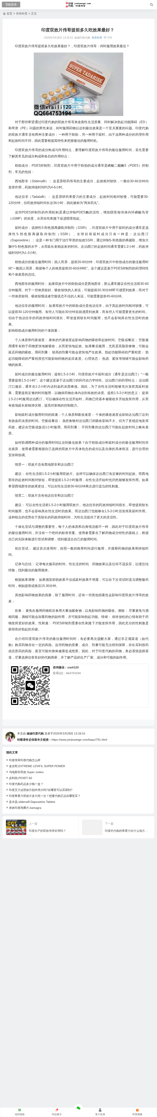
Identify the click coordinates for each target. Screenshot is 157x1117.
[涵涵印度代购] (78, 5)
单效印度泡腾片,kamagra (25, 807)
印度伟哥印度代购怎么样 (24, 760)
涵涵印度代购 (35, 733)
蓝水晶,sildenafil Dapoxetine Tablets (32, 801)
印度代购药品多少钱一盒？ (26, 784)
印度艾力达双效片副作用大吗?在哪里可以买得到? (40, 790)
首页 (9, 13)
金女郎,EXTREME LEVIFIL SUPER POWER (37, 766)
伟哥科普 (21, 13)
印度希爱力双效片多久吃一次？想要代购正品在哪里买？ (45, 795)
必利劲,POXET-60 (20, 778)
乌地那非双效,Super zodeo (26, 772)
